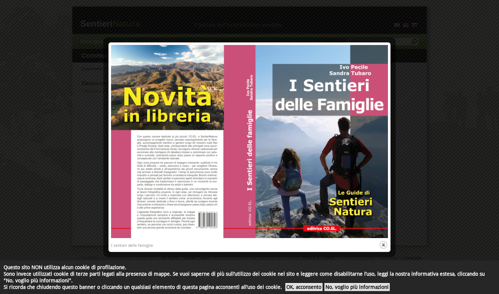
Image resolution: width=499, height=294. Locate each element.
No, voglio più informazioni (357, 287)
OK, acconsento (303, 287)
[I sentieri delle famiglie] (249, 236)
